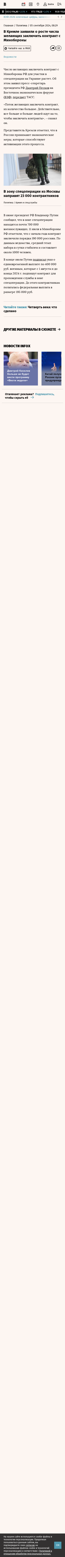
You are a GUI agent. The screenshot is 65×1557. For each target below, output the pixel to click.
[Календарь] (23, 4)
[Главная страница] (5, 4)
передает (19, 97)
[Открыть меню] (59, 4)
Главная (9, 25)
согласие (30, 1545)
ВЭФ (7, 97)
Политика (22, 25)
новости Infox (17, 346)
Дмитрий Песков (37, 88)
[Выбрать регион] (38, 4)
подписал (39, 259)
